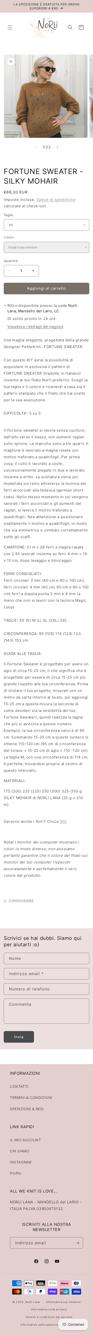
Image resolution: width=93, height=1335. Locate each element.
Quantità (11, 261)
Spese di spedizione (55, 199)
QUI (63, 821)
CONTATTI (19, 1086)
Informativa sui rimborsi (63, 1302)
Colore (9, 237)
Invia (19, 1037)
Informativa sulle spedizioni (40, 1324)
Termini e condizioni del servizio (48, 1317)
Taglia (8, 215)
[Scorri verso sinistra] (35, 147)
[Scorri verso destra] (57, 147)
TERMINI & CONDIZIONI (31, 1097)
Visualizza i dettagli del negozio (35, 326)
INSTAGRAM (20, 1162)
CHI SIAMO (19, 1151)
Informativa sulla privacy (49, 1309)
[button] (9, 27)
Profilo (15, 1173)
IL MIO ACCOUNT (25, 1140)
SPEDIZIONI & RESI (27, 1109)
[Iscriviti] (77, 1243)
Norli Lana (32, 1302)
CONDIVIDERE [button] (21, 901)
